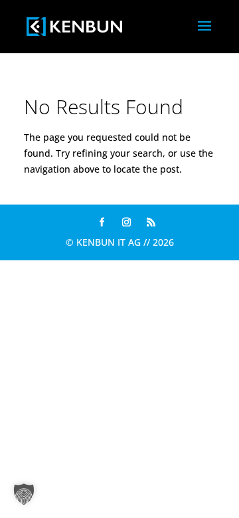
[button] (24, 494)
